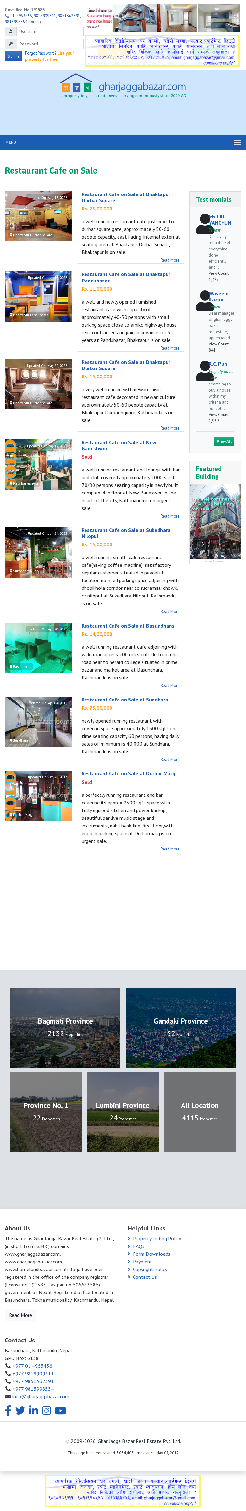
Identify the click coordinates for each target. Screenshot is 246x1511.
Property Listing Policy (157, 1238)
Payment (142, 1261)
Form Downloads (151, 1254)
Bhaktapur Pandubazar (30, 315)
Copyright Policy (150, 1269)
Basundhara (21, 666)
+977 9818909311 (33, 1373)
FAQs (138, 1246)
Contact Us (145, 1277)
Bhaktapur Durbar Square (32, 235)
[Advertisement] (123, 118)
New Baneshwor (25, 483)
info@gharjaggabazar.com (40, 1396)
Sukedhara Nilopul (26, 571)
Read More (170, 260)
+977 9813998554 (33, 1389)
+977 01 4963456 (32, 1366)
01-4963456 (21, 16)
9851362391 (69, 16)
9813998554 (16, 22)
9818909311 (45, 16)
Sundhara (20, 740)
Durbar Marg (22, 814)
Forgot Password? (40, 53)
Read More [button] (20, 1315)
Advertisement (215, 561)
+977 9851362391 (33, 1381)
